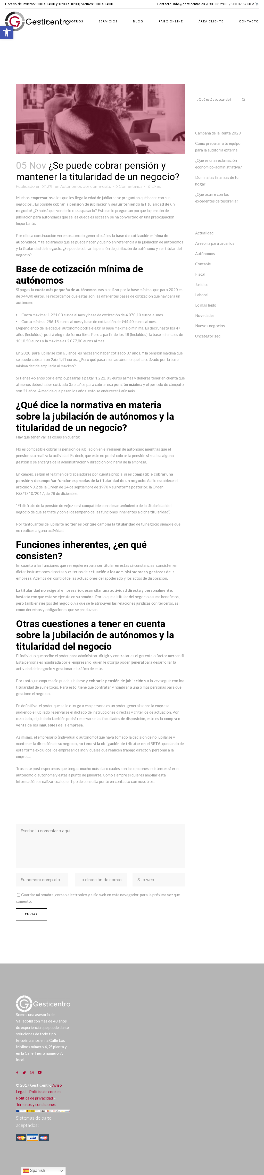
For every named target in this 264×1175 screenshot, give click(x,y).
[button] (6, 32)
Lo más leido (205, 305)
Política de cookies (45, 1091)
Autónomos (71, 186)
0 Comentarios (129, 186)
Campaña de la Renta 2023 (218, 133)
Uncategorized (207, 336)
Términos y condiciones (36, 1104)
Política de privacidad (34, 1098)
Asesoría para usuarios (214, 243)
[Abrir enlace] (19, 1072)
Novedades (204, 315)
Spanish (37, 1170)
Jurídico (202, 284)
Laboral (201, 294)
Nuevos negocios (210, 325)
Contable (203, 263)
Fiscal (200, 274)
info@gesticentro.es (189, 4)
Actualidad (204, 233)
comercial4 (100, 186)
